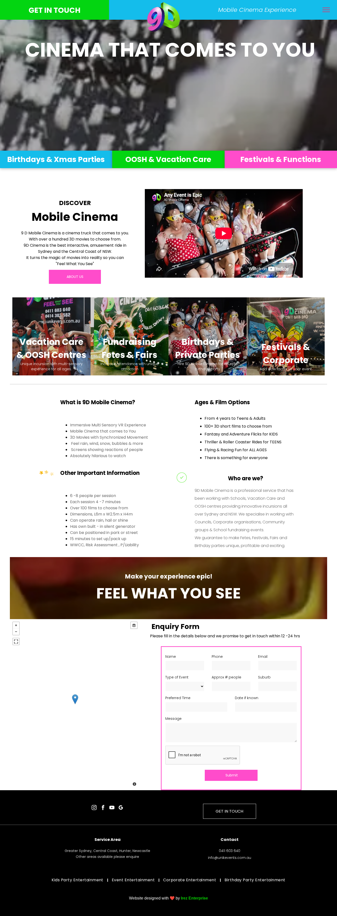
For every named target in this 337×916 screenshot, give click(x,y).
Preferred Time (177, 697)
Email (262, 656)
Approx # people (226, 677)
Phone (217, 656)
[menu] (326, 9)
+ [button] (16, 625)
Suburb (264, 677)
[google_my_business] (121, 808)
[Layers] (134, 625)
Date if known (246, 697)
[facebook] (103, 808)
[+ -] (75, 704)
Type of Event (176, 677)
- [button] (16, 631)
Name (170, 656)
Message (173, 718)
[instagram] (94, 808)
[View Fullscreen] (16, 641)
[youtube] (112, 808)
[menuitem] (78, 880)
